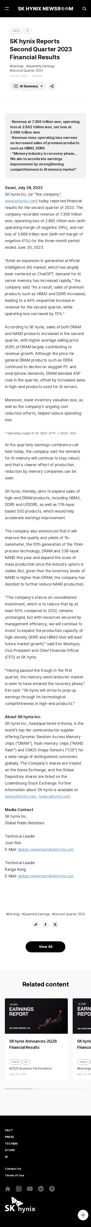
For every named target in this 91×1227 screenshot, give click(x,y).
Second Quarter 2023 (27, 70)
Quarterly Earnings (41, 66)
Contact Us (13, 1168)
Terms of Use (14, 1175)
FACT (9, 1130)
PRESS (16, 31)
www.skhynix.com (20, 201)
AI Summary (29, 86)
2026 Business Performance (31, 1068)
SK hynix (37, 76)
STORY (10, 1150)
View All (45, 947)
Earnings (17, 66)
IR (28, 31)
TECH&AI (11, 1143)
